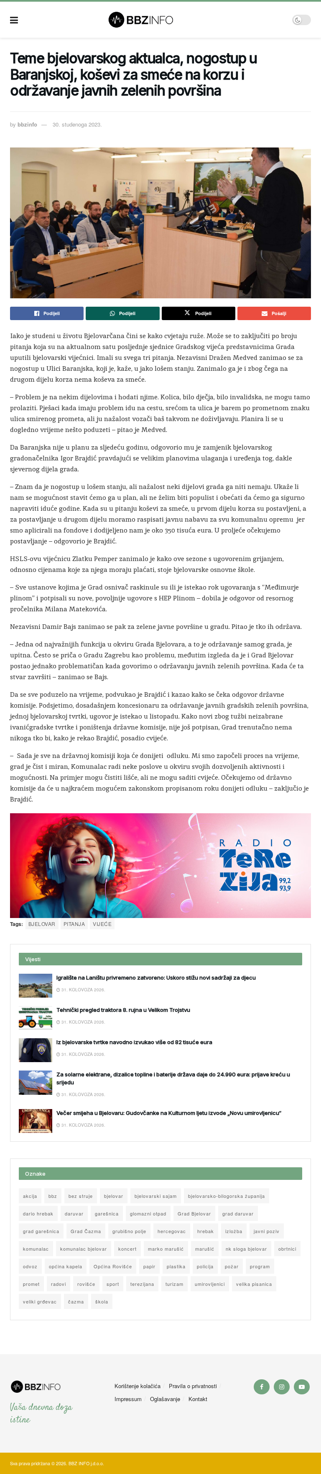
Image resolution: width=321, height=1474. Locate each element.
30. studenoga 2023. (77, 124)
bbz (52, 1195)
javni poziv (267, 1231)
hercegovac (172, 1231)
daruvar (74, 1213)
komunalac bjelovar (83, 1248)
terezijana (142, 1283)
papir (149, 1266)
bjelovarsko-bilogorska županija (226, 1195)
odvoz (30, 1266)
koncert (127, 1248)
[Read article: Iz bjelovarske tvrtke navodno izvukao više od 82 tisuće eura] (35, 1050)
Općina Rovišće (113, 1266)
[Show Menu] (14, 20)
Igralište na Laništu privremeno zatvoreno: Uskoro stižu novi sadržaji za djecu (156, 977)
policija (205, 1266)
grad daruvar (238, 1213)
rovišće (86, 1283)
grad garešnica (41, 1231)
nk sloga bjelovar (246, 1248)
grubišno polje (129, 1231)
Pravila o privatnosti (193, 1386)
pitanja (74, 923)
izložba (233, 1231)
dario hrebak (38, 1213)
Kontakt (198, 1399)
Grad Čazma (86, 1231)
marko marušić (166, 1248)
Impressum (128, 1399)
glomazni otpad (148, 1213)
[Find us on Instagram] (282, 1386)
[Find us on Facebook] (262, 1386)
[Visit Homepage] (155, 19)
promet (31, 1283)
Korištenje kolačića (137, 1386)
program (260, 1266)
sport (113, 1283)
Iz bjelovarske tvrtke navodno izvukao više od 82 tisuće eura (134, 1042)
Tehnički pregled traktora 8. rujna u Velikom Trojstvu (123, 1009)
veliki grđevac (40, 1301)
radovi (58, 1283)
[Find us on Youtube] (302, 1386)
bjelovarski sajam (156, 1195)
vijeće (102, 923)
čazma (76, 1301)
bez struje (81, 1195)
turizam (174, 1283)
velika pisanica (254, 1283)
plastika (176, 1266)
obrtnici (287, 1248)
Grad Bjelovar (194, 1213)
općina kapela (65, 1266)
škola (101, 1301)
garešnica (107, 1213)
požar (232, 1266)
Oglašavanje (165, 1399)
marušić (204, 1248)
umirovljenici (210, 1283)
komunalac (36, 1248)
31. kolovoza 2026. (82, 990)
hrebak (205, 1231)
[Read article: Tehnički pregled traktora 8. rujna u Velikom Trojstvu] (35, 1018)
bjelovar (42, 923)
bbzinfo (27, 124)
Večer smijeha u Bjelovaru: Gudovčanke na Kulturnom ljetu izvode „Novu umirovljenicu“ (168, 1112)
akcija (30, 1195)
